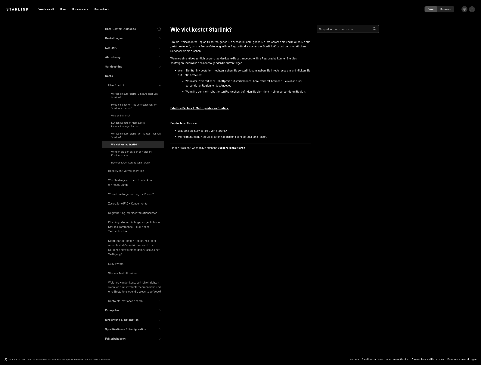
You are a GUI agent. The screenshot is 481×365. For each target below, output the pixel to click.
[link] (17, 9)
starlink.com (249, 70)
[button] (133, 38)
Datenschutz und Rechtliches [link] (428, 359)
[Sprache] (464, 9)
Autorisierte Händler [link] (397, 359)
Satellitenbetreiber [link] (372, 359)
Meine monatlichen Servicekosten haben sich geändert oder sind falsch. (222, 136)
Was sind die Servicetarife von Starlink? (202, 130)
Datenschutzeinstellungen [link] (461, 359)
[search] (374, 29)
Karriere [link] (354, 359)
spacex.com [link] (105, 359)
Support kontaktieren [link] (231, 147)
